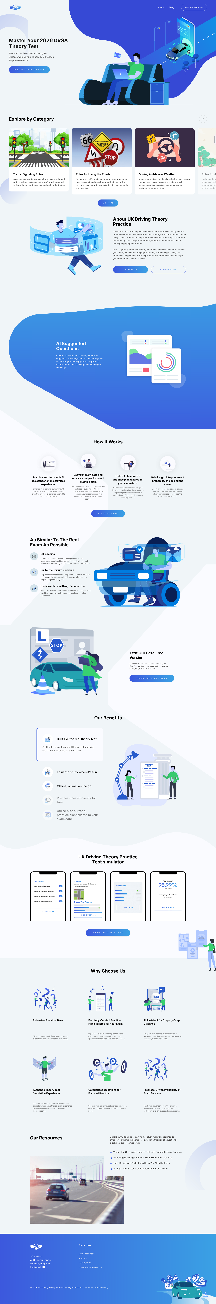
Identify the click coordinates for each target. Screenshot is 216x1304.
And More (108, 203)
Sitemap (89, 1287)
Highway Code (85, 1263)
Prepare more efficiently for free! (76, 800)
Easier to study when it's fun (77, 772)
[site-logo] (15, 7)
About (161, 7)
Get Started (192, 7)
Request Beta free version (29, 70)
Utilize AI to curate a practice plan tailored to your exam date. (77, 815)
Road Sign (83, 1258)
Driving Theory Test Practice (90, 1267)
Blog (171, 7)
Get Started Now (108, 514)
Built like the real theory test (77, 739)
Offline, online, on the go (74, 786)
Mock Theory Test (86, 1254)
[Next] (203, 119)
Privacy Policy (101, 1287)
